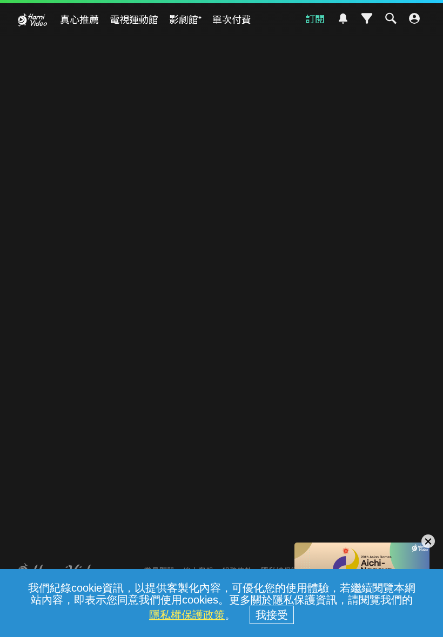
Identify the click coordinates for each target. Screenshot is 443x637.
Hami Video (32, 19)
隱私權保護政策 (187, 615)
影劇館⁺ (185, 19)
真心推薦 (79, 19)
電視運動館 (134, 19)
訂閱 (315, 18)
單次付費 (231, 19)
